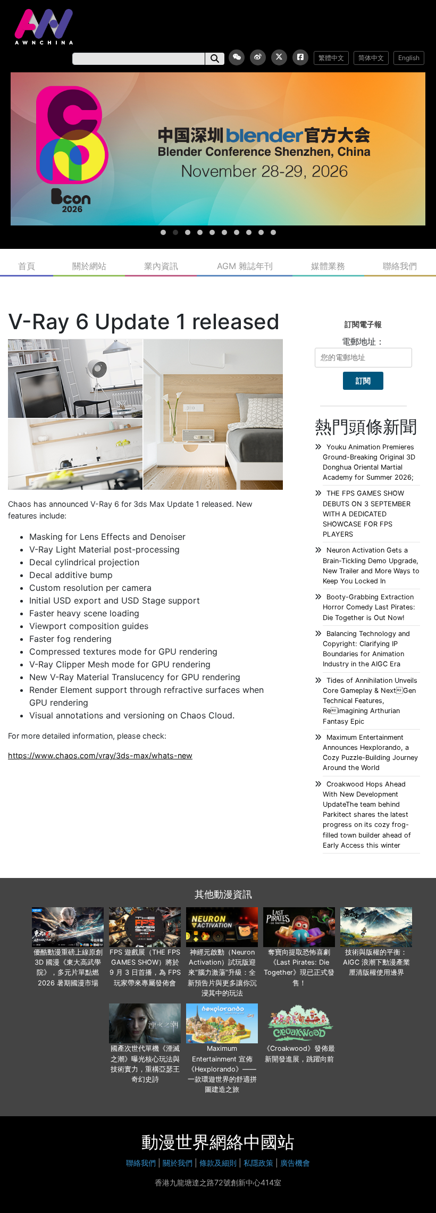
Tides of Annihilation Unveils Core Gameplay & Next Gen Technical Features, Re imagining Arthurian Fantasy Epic (370, 700)
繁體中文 (331, 58)
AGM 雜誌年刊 (245, 266)
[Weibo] (258, 57)
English (409, 58)
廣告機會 (295, 1162)
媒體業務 (328, 266)
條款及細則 (218, 1162)
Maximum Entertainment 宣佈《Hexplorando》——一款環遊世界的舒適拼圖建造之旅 (222, 1068)
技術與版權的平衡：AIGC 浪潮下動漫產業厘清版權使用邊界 (376, 962)
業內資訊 (161, 266)
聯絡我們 (400, 266)
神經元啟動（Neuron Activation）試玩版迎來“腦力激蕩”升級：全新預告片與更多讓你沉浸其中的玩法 (222, 972)
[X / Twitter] (279, 57)
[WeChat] (237, 57)
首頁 (26, 266)
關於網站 (89, 266)
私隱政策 (258, 1162)
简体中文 (371, 58)
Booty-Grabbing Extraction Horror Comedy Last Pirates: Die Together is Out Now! (369, 607)
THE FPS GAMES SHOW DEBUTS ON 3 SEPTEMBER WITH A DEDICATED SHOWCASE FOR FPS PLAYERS (366, 513)
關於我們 (177, 1162)
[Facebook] (300, 57)
